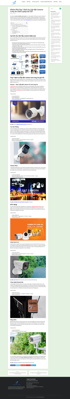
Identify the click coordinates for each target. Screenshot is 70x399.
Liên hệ (60, 1)
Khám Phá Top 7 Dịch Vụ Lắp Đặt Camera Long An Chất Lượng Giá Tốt (55, 53)
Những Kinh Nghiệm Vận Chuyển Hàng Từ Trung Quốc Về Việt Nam (55, 60)
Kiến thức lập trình (35, 1)
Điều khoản (55, 1)
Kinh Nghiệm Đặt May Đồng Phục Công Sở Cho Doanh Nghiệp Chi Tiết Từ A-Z (55, 13)
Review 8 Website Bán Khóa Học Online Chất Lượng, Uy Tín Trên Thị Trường (56, 56)
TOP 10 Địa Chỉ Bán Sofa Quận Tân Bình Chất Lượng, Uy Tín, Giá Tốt (56, 49)
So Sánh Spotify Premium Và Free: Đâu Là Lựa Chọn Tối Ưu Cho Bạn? (55, 42)
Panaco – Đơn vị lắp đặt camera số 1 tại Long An (20, 26)
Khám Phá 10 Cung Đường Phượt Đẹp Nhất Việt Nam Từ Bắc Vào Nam (55, 27)
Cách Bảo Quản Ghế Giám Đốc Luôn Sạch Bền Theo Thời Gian (55, 40)
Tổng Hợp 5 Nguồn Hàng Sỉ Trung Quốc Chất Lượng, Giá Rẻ (56, 37)
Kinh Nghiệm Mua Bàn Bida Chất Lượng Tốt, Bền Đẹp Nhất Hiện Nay (56, 34)
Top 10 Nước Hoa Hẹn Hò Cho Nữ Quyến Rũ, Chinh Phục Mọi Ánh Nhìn (55, 30)
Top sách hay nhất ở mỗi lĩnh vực (46, 1)
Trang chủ (23, 1)
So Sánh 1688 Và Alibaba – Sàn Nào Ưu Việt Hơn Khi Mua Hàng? (55, 17)
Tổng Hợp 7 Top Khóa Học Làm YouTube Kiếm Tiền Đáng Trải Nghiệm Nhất (56, 21)
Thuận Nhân (15, 28)
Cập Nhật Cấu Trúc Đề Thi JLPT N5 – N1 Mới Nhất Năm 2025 (56, 24)
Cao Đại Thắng (15, 27)
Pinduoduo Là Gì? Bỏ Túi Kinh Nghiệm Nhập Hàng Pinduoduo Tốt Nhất (56, 46)
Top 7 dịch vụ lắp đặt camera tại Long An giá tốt (18, 25)
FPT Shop (13, 29)
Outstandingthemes (41, 397)
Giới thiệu (28, 1)
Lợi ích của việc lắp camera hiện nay (17, 24)
